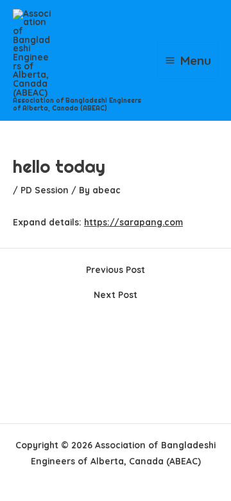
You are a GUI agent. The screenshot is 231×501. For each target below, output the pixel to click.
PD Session (45, 189)
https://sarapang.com (133, 221)
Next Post (115, 294)
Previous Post (115, 269)
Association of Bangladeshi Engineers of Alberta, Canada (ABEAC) (77, 104)
